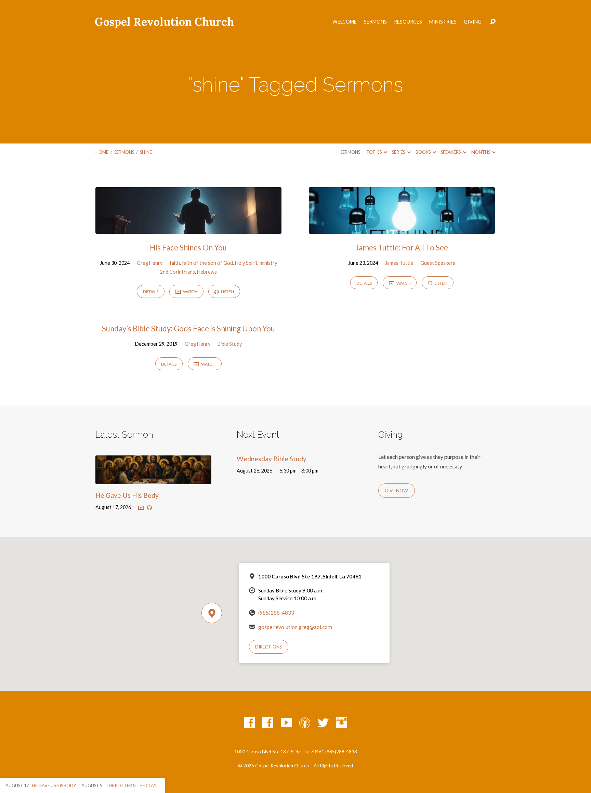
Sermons (375, 21)
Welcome (344, 21)
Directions (268, 647)
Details (150, 291)
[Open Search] (493, 22)
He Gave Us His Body (127, 495)
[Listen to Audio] (149, 507)
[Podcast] (304, 722)
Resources (408, 21)
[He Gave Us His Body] (153, 479)
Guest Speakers (437, 263)
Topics (374, 152)
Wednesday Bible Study (271, 459)
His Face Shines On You (188, 247)
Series (399, 152)
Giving (473, 21)
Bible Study (230, 344)
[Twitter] (323, 722)
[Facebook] (249, 722)
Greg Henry (149, 263)
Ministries (443, 21)
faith (175, 263)
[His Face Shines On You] (188, 228)
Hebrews (207, 272)
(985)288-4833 (276, 613)
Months (481, 152)
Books (423, 152)
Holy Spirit (246, 263)
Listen (227, 291)
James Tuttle (399, 263)
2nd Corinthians (177, 272)
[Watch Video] (141, 508)
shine (146, 152)
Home (101, 152)
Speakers (451, 152)
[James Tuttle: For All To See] (402, 228)
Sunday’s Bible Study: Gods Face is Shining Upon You (188, 328)
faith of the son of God (207, 263)
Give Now (396, 490)
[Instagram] (341, 722)
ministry (268, 263)
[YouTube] (286, 722)
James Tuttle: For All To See (401, 247)
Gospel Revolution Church (164, 22)
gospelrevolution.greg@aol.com (295, 627)
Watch (189, 291)
